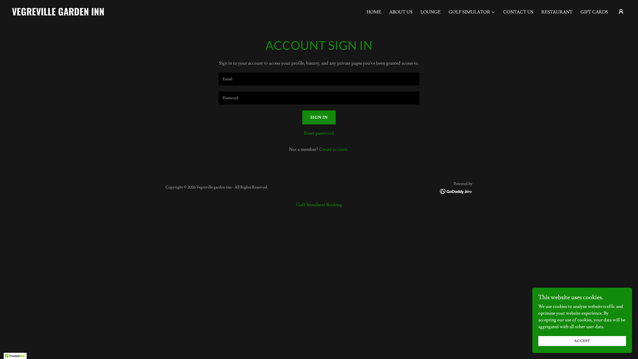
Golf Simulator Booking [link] (319, 205)
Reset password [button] (319, 133)
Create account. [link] (334, 149)
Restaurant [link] (556, 12)
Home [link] (374, 12)
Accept (582, 341)
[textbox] (319, 79)
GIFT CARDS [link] (594, 12)
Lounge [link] (430, 12)
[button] (472, 12)
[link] (98, 14)
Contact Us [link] (518, 12)
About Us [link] (400, 12)
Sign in (319, 117)
